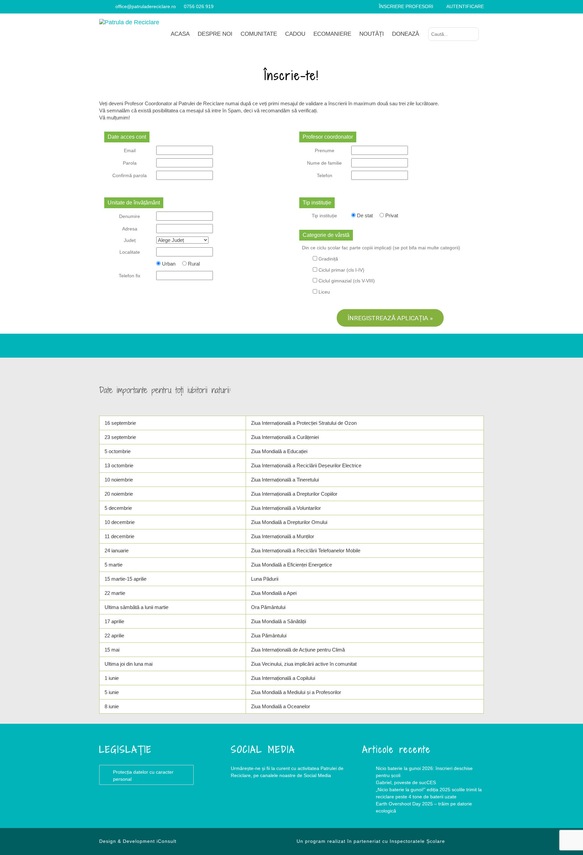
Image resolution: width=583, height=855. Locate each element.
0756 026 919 (199, 6)
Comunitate (259, 34)
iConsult (166, 841)
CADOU (295, 34)
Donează (405, 34)
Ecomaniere (332, 34)
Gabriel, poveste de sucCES (406, 782)
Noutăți (371, 34)
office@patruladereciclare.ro (145, 6)
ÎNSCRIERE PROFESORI (406, 6)
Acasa (180, 34)
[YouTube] (109, 6)
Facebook (244, 803)
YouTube (271, 803)
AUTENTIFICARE (465, 6)
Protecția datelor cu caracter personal (143, 775)
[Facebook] (101, 6)
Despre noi (215, 34)
